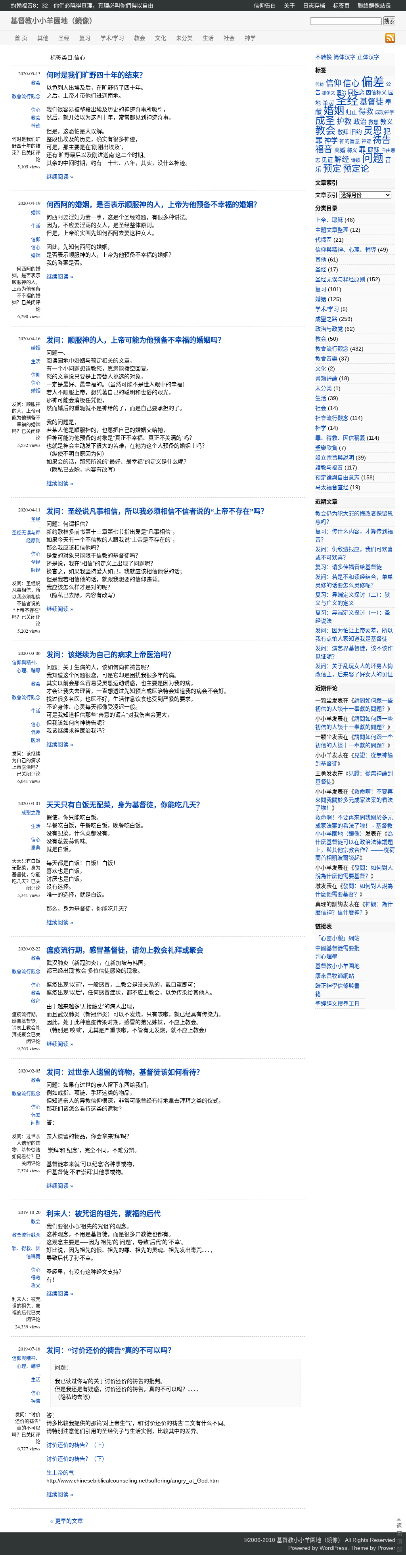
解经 (35, 570)
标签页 (341, 5)
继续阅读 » (59, 177)
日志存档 (314, 5)
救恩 (373, 122)
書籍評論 (326, 378)
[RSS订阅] (390, 38)
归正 (351, 112)
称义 (35, 1286)
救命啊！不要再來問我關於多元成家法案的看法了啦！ (354, 799)
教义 (386, 121)
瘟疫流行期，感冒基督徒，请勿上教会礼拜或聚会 (124, 950)
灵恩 (373, 131)
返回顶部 (398, 1538)
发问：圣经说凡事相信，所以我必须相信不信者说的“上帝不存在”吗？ (157, 511)
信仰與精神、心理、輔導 (26, 667)
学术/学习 (112, 38)
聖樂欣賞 (326, 448)
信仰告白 (265, 5)
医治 (35, 740)
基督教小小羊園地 (337, 966)
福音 (324, 149)
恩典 (35, 848)
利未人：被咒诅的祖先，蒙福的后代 (103, 1214)
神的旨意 (349, 141)
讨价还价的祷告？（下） (76, 1459)
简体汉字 (344, 57)
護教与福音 (329, 467)
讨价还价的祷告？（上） (76, 1445)
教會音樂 (326, 358)
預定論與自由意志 (337, 477)
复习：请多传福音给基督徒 (348, 567)
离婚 (339, 150)
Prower (386, 1548)
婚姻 (35, 213)
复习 (84, 38)
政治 (360, 122)
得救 (35, 1278)
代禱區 (323, 240)
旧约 (356, 131)
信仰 (35, 239)
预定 (332, 168)
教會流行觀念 (26, 96)
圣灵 (328, 102)
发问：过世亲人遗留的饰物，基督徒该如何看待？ (124, 1072)
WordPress (333, 1548)
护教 (344, 121)
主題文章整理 (332, 230)
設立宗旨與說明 (334, 457)
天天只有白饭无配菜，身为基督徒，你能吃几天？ (124, 805)
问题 (35, 1123)
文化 (160, 38)
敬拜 (35, 1001)
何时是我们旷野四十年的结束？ (96, 75)
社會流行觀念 (332, 418)
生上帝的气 (60, 1472)
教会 (139, 38)
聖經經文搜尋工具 (337, 1003)
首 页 (21, 38)
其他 (42, 38)
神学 (250, 38)
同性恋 (356, 92)
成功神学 (384, 112)
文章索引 (326, 195)
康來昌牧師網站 (334, 976)
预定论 (356, 169)
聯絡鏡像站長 (374, 5)
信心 (35, 110)
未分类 (184, 38)
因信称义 (376, 92)
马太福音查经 (332, 487)
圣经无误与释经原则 (26, 537)
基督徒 (371, 101)
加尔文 (328, 92)
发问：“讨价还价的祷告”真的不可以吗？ (110, 1351)
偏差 (35, 732)
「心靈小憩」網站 (337, 938)
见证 (327, 160)
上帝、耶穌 (329, 220)
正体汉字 (368, 57)
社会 (229, 38)
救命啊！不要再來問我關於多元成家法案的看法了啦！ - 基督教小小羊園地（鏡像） (354, 825)
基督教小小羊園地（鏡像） (53, 21)
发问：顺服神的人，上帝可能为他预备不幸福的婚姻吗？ (135, 340)
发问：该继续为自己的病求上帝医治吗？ (110, 655)
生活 (208, 38)
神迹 (35, 126)
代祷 (319, 84)
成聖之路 (30, 813)
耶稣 (373, 150)
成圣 (325, 120)
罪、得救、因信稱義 (26, 1252)
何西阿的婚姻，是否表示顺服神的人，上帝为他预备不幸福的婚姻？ (153, 205)
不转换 (323, 57)
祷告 (35, 1401)
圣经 (63, 38)
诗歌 (355, 160)
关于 (289, 5)
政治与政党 (329, 329)
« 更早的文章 (66, 1521)
